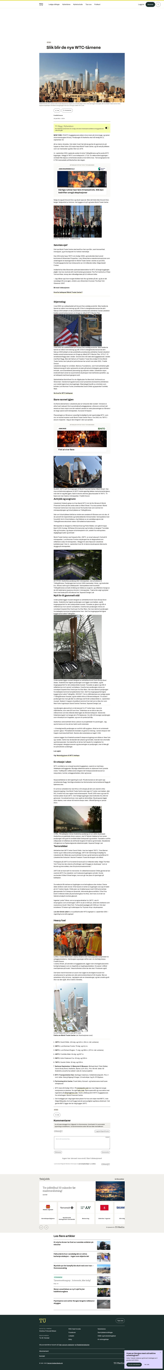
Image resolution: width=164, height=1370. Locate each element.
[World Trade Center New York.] (82, 1007)
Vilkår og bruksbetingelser (107, 1336)
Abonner (150, 4)
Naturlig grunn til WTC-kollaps (68, 755)
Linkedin (71, 1336)
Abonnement (44, 1351)
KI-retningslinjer (103, 1339)
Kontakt (42, 1356)
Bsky (70, 1339)
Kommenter (68, 110)
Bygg (49, 42)
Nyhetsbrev (102, 1329)
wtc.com (81, 1090)
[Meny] (158, 4)
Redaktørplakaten (83, 1345)
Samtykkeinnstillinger (105, 1332)
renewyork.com (82, 1088)
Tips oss (120, 1321)
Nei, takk (147, 1364)
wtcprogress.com (71, 1093)
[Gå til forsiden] (41, 4)
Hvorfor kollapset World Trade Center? (68, 292)
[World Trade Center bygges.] (82, 222)
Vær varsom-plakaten (66, 1345)
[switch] (107, 128)
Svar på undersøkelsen (134, 1364)
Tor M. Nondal (44, 1338)
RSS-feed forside (74, 1329)
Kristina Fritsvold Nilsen (47, 1331)
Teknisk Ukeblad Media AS (55, 1363)
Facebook (72, 1332)
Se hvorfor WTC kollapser (63, 393)
